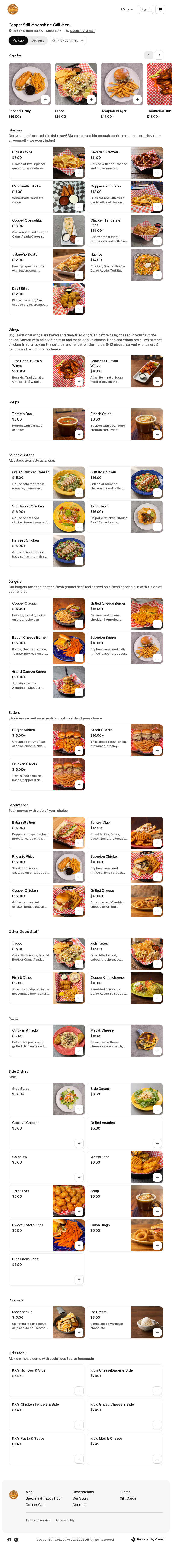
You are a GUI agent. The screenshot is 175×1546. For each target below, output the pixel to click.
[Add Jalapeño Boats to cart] (79, 275)
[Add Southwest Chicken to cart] (79, 527)
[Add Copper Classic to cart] (79, 624)
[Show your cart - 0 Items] (160, 9)
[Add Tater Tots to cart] (79, 1211)
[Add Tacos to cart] (91, 99)
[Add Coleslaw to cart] (79, 1177)
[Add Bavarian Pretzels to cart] (157, 173)
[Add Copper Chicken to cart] (79, 911)
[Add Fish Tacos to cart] (157, 964)
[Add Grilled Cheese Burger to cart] (157, 624)
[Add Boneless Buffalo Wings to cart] (157, 382)
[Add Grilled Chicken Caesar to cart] (79, 493)
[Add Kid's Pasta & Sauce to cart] (79, 1459)
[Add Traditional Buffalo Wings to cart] (79, 382)
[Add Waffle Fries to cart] (157, 1177)
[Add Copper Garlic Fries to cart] (157, 207)
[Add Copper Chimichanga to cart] (157, 998)
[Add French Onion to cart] (157, 434)
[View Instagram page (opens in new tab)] (16, 1539)
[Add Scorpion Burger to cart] (137, 99)
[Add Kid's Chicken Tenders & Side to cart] (79, 1425)
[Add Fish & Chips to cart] (79, 998)
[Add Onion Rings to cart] (157, 1246)
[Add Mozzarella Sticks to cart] (79, 207)
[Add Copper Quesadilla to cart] (79, 241)
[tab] (18, 40)
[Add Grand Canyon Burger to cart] (79, 692)
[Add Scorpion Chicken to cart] (157, 877)
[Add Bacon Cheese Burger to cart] (79, 658)
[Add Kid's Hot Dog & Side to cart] (79, 1391)
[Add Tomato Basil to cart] (79, 434)
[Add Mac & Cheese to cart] (157, 1051)
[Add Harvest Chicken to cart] (79, 561)
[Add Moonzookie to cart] (79, 1333)
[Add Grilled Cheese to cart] (157, 911)
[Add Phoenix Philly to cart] (45, 99)
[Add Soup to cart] (157, 1211)
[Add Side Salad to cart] (79, 1109)
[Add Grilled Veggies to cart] (157, 1143)
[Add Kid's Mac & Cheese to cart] (157, 1459)
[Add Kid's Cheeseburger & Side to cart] (157, 1391)
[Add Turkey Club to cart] (157, 843)
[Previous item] (148, 55)
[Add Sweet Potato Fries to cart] (79, 1246)
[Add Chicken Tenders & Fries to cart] (157, 241)
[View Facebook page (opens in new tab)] (9, 1539)
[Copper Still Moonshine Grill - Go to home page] (13, 9)
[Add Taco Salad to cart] (157, 527)
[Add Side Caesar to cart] (157, 1109)
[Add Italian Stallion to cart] (79, 843)
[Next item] (159, 55)
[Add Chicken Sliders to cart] (79, 785)
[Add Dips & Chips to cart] (79, 173)
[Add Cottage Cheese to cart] (79, 1143)
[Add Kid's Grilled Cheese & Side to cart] (157, 1425)
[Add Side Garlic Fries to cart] (79, 1280)
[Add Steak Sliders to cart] (157, 750)
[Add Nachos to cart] (157, 275)
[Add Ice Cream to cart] (157, 1333)
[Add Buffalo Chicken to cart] (157, 493)
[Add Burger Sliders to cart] (79, 750)
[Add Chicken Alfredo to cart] (79, 1051)
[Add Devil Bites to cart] (79, 309)
